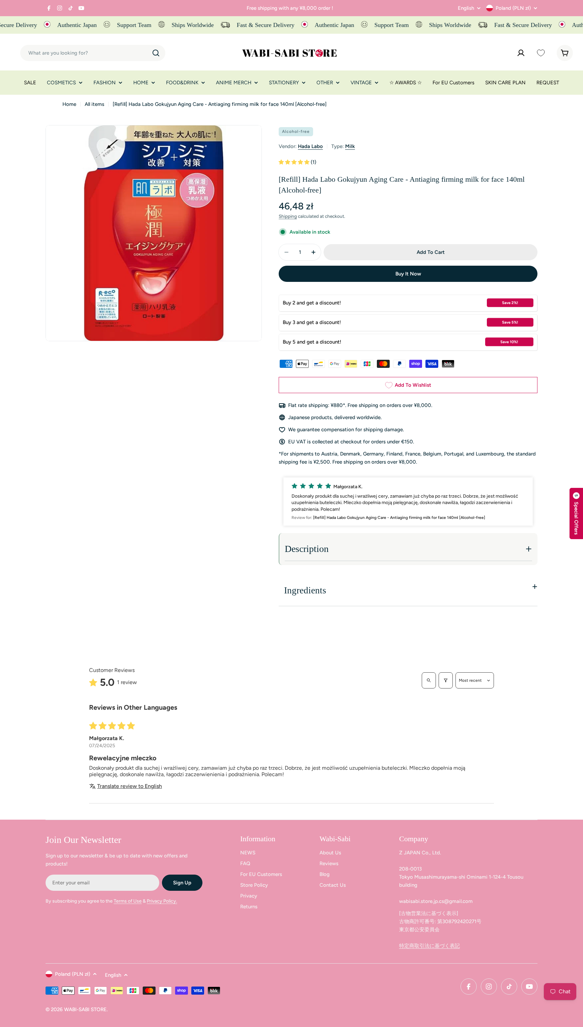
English (466, 8)
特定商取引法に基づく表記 (429, 946)
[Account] (521, 53)
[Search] (156, 53)
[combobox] (92, 53)
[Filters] (446, 680)
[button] (295, 162)
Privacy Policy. (162, 901)
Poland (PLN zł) (513, 8)
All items (94, 104)
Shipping (288, 216)
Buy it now (408, 274)
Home (69, 104)
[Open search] (429, 680)
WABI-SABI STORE (85, 1009)
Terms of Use (128, 901)
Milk (350, 146)
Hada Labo (310, 146)
